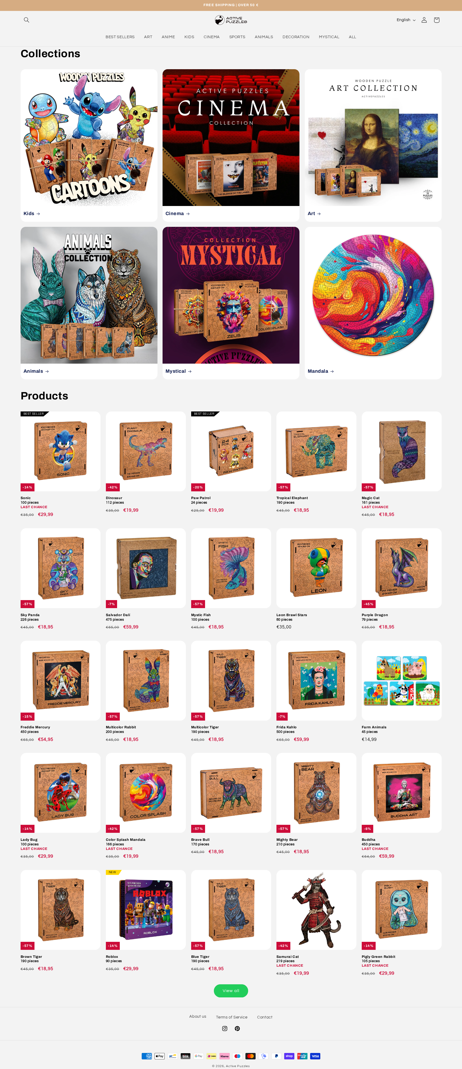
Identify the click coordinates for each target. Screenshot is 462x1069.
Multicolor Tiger (205, 729)
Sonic (34, 502)
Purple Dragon (375, 617)
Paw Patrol (201, 500)
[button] (27, 20)
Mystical (175, 371)
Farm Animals (374, 729)
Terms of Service (231, 1017)
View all (231, 991)
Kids (28, 213)
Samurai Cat (290, 961)
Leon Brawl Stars (291, 617)
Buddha (375, 844)
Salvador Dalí (118, 617)
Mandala (317, 371)
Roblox (114, 959)
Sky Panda (30, 617)
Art (311, 213)
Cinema (174, 213)
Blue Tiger (200, 959)
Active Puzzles (238, 1066)
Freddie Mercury (35, 729)
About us (197, 1016)
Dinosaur (115, 500)
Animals (33, 371)
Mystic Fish (201, 617)
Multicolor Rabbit (121, 729)
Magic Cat (375, 502)
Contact (264, 1017)
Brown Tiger (32, 959)
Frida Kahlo (286, 729)
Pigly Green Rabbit (378, 961)
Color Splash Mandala (126, 844)
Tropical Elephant (292, 500)
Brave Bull (200, 842)
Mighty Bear (287, 842)
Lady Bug (34, 844)
